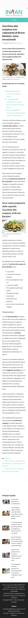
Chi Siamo (6, 613)
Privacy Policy (20, 613)
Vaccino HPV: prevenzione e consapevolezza (15, 501)
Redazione (12, 613)
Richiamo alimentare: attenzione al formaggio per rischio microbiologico (15, 112)
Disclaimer (14, 615)
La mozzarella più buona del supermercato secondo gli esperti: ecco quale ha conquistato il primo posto (16, 571)
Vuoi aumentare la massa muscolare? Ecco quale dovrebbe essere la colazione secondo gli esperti (17, 541)
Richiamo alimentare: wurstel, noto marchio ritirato (13, 93)
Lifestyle (7, 458)
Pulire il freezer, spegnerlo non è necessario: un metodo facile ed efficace (13, 463)
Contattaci (14, 602)
